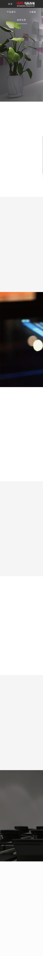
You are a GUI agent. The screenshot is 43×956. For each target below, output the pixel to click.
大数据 (32, 12)
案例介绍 (30, 4)
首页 (10, 4)
